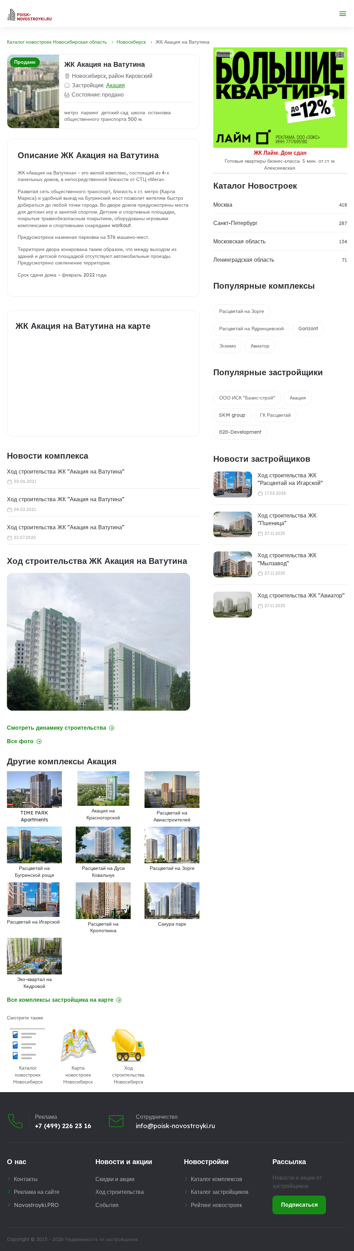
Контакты (26, 1179)
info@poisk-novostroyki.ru (175, 1126)
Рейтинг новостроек (216, 1205)
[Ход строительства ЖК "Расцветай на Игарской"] (232, 484)
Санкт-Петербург (235, 222)
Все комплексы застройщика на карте (60, 1000)
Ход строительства (119, 1191)
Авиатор (260, 346)
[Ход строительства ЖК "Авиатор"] (232, 605)
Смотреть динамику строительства (56, 727)
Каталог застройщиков (220, 1191)
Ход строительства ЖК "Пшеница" (287, 519)
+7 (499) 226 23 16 (63, 1126)
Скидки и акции (114, 1179)
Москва (222, 204)
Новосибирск (131, 42)
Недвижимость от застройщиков (101, 1239)
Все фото (20, 741)
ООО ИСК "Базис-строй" (247, 398)
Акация (115, 85)
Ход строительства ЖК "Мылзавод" (287, 559)
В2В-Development (240, 432)
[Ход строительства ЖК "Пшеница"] (232, 525)
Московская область (239, 241)
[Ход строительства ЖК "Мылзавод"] (232, 564)
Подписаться (299, 1204)
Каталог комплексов (216, 1179)
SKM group (232, 415)
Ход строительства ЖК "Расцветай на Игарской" (290, 479)
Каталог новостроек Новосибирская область (57, 42)
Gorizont (308, 328)
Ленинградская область (243, 259)
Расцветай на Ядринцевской (251, 328)
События (107, 1205)
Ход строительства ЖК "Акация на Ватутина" (65, 471)
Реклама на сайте (36, 1191)
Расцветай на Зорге (241, 311)
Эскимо (227, 346)
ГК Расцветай (275, 415)
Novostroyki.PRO (36, 1205)
